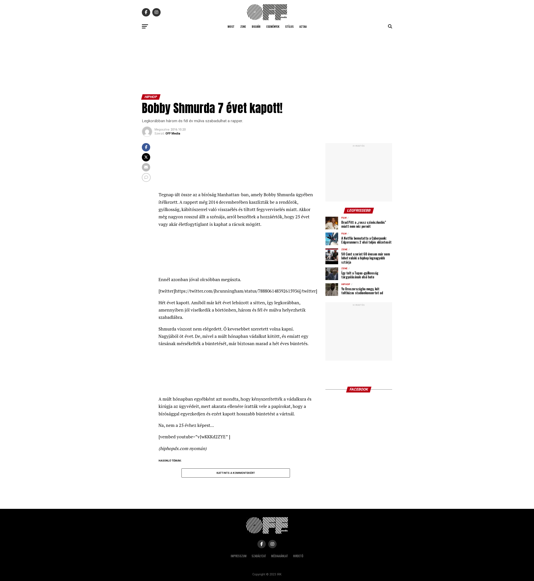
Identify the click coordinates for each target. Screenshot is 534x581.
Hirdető (298, 556)
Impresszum (239, 556)
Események (272, 26)
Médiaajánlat (279, 556)
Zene (243, 26)
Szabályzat (259, 556)
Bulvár (256, 26)
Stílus (289, 26)
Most (231, 26)
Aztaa (303, 26)
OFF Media (172, 133)
